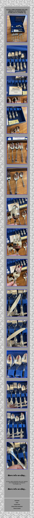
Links (17, 502)
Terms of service (17, 508)
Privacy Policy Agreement (17, 506)
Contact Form (17, 504)
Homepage (17, 500)
